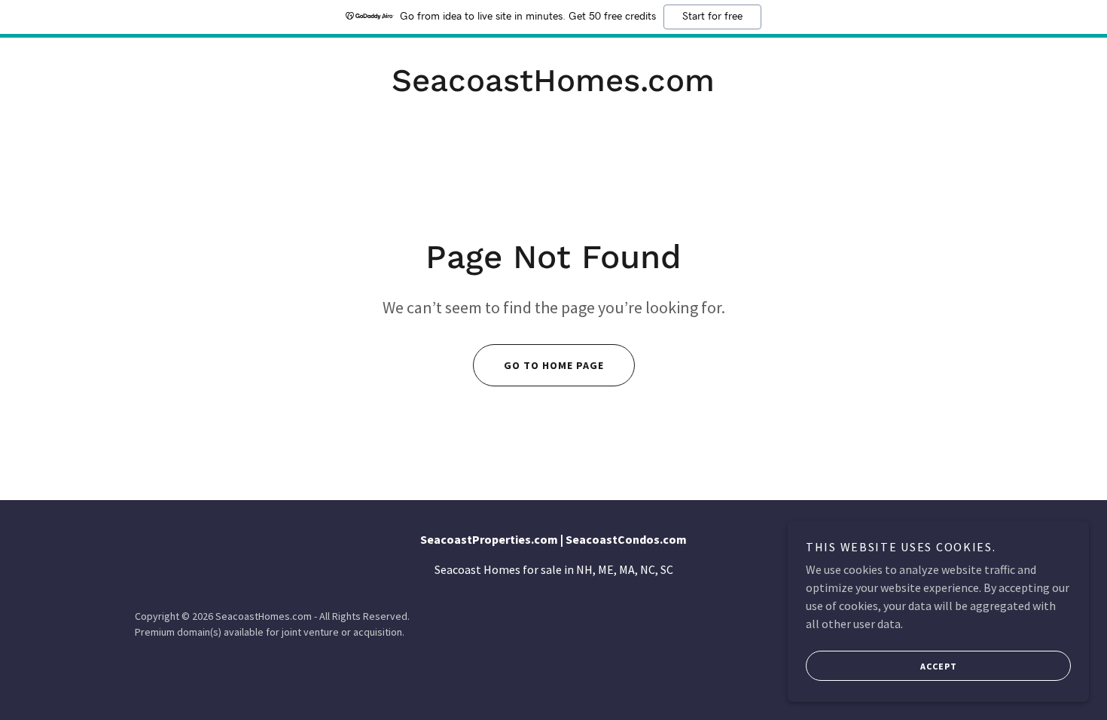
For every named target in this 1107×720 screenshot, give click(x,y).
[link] (553, 86)
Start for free (712, 16)
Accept (938, 666)
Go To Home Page (554, 365)
